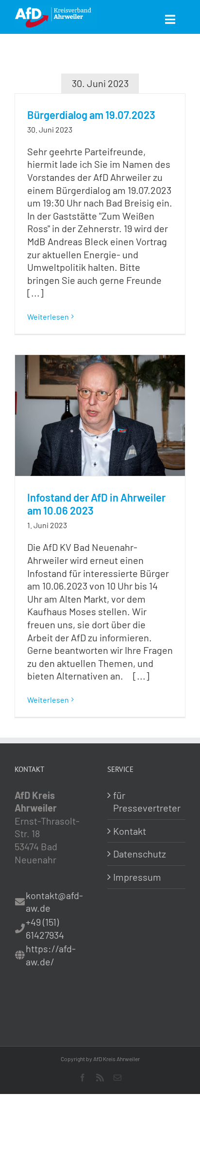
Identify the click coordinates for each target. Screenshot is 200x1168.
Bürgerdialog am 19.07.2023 (91, 114)
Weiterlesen (48, 316)
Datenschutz (139, 853)
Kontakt (129, 831)
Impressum (137, 877)
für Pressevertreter (147, 801)
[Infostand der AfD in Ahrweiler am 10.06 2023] (100, 415)
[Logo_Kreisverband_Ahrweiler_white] (56, 9)
